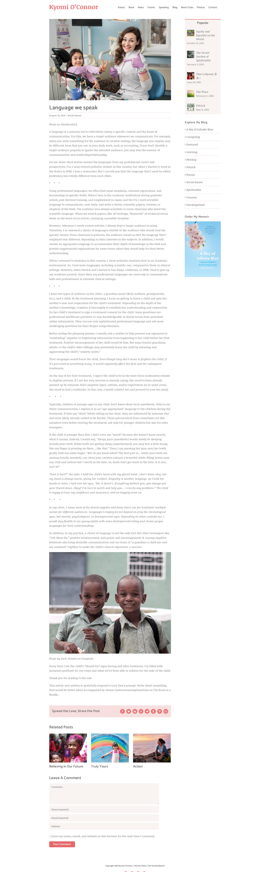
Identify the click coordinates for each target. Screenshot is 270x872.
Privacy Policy (140, 865)
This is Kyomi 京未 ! (206, 76)
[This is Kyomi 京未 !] (190, 74)
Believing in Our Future (66, 766)
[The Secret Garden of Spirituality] (190, 53)
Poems (190, 175)
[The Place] (190, 92)
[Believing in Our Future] (68, 748)
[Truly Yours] (110, 748)
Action (138, 766)
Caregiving (193, 137)
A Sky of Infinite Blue (199, 129)
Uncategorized (195, 205)
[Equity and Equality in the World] (190, 32)
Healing (191, 159)
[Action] (152, 748)
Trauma (191, 197)
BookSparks (159, 865)
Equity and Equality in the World (205, 35)
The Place (202, 92)
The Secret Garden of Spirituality (203, 56)
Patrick (200, 105)
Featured (192, 144)
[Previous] (51, 751)
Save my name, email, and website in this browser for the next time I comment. (103, 836)
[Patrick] (190, 106)
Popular (203, 23)
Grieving (191, 152)
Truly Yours (99, 766)
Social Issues (75, 115)
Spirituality (193, 190)
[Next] (168, 751)
